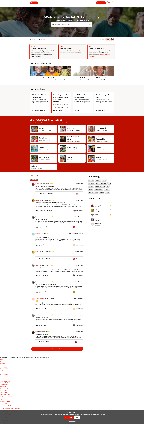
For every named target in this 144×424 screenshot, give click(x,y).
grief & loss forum (98, 189)
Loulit (36, 331)
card (108, 186)
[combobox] (71, 24)
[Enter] (52, 24)
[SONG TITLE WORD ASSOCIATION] (40, 102)
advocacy (107, 189)
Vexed (36, 216)
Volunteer (2, 363)
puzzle (104, 180)
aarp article (91, 180)
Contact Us (2, 373)
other (109, 183)
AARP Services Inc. (4, 388)
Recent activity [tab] (34, 179)
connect (108, 192)
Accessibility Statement (8, 407)
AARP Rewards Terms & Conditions (11, 408)
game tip (90, 189)
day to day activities (93, 192)
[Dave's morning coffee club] (104, 102)
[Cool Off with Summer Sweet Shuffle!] (83, 102)
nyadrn (37, 183)
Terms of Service (7, 405)
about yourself (76, 51)
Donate (2, 361)
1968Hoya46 (98, 223)
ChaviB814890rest (39, 298)
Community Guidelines (46, 3)
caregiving (90, 186)
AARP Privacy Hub (7, 403)
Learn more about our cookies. (98, 414)
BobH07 (37, 200)
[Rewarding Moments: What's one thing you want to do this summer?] (61, 102)
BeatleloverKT (98, 214)
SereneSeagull (98, 205)
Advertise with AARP (5, 381)
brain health (91, 183)
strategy (102, 192)
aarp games (98, 180)
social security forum (100, 186)
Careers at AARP (4, 382)
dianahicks (37, 233)
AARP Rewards (3, 367)
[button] (72, 421)
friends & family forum (101, 183)
